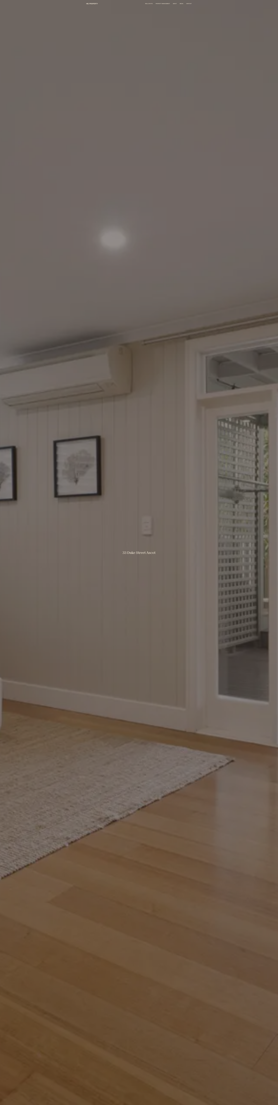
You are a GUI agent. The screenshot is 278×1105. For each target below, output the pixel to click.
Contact (189, 3)
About (175, 3)
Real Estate (149, 3)
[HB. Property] (92, 3)
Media (181, 3)
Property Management (163, 3)
